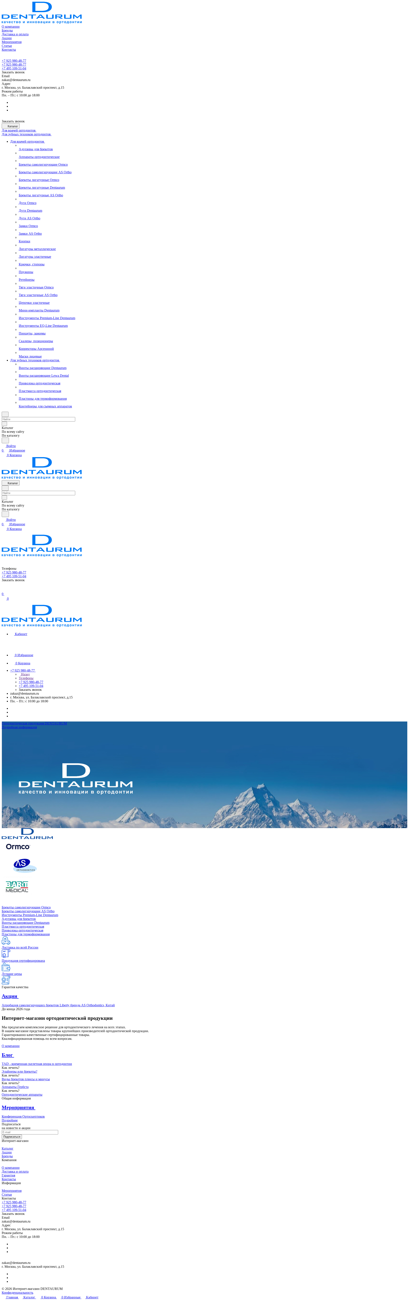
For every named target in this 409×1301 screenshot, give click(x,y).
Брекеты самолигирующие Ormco (26, 907)
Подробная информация (19, 727)
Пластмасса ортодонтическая (23, 926)
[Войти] (4, 589)
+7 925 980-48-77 (14, 60)
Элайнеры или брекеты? (19, 1071)
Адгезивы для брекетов (19, 919)
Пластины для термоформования (26, 934)
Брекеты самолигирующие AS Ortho (28, 911)
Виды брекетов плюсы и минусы (26, 1079)
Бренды (7, 1156)
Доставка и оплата (15, 1171)
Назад (25, 674)
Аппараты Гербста (15, 1087)
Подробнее (10, 1120)
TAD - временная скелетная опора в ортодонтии (37, 1064)
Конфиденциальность (17, 1292)
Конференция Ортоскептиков (23, 1116)
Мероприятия (12, 1190)
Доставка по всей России (20, 947)
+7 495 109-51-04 (14, 68)
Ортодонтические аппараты (22, 1094)
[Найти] (5, 440)
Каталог (7, 1148)
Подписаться (11, 1136)
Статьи (7, 1194)
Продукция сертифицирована (23, 960)
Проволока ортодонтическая (22, 930)
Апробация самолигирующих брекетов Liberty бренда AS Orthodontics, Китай (58, 1005)
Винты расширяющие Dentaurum (25, 922)
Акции (7, 1152)
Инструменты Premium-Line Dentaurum (30, 915)
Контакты (9, 1179)
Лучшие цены (12, 974)
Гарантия (8, 1175)
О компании (11, 1046)
